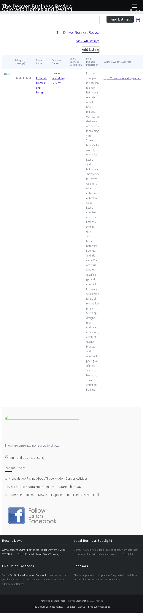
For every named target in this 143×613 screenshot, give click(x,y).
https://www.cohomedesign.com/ (122, 78)
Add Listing (90, 49)
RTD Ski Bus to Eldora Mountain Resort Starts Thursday (43, 486)
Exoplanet (80, 600)
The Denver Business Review (37, 6)
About (81, 606)
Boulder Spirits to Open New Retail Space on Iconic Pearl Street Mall (52, 494)
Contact (70, 606)
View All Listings (87, 41)
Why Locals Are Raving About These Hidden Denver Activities (46, 478)
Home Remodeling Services (58, 78)
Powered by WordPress (52, 600)
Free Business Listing (99, 606)
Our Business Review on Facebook (28, 575)
